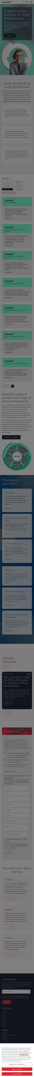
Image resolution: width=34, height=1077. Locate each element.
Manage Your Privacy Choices (17, 1064)
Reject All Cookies (17, 1069)
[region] (17, 1060)
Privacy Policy (23, 1054)
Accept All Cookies (17, 1074)
